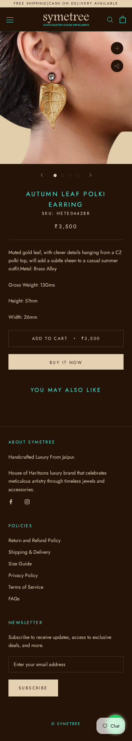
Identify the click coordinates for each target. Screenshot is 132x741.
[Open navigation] (9, 19)
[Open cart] (123, 19)
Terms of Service (25, 586)
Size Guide (20, 563)
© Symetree (66, 724)
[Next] (90, 175)
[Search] (110, 19)
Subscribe (33, 688)
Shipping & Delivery (29, 551)
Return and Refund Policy (34, 540)
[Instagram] (27, 502)
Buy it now (66, 362)
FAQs (14, 598)
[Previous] (42, 175)
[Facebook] (10, 502)
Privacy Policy (23, 575)
